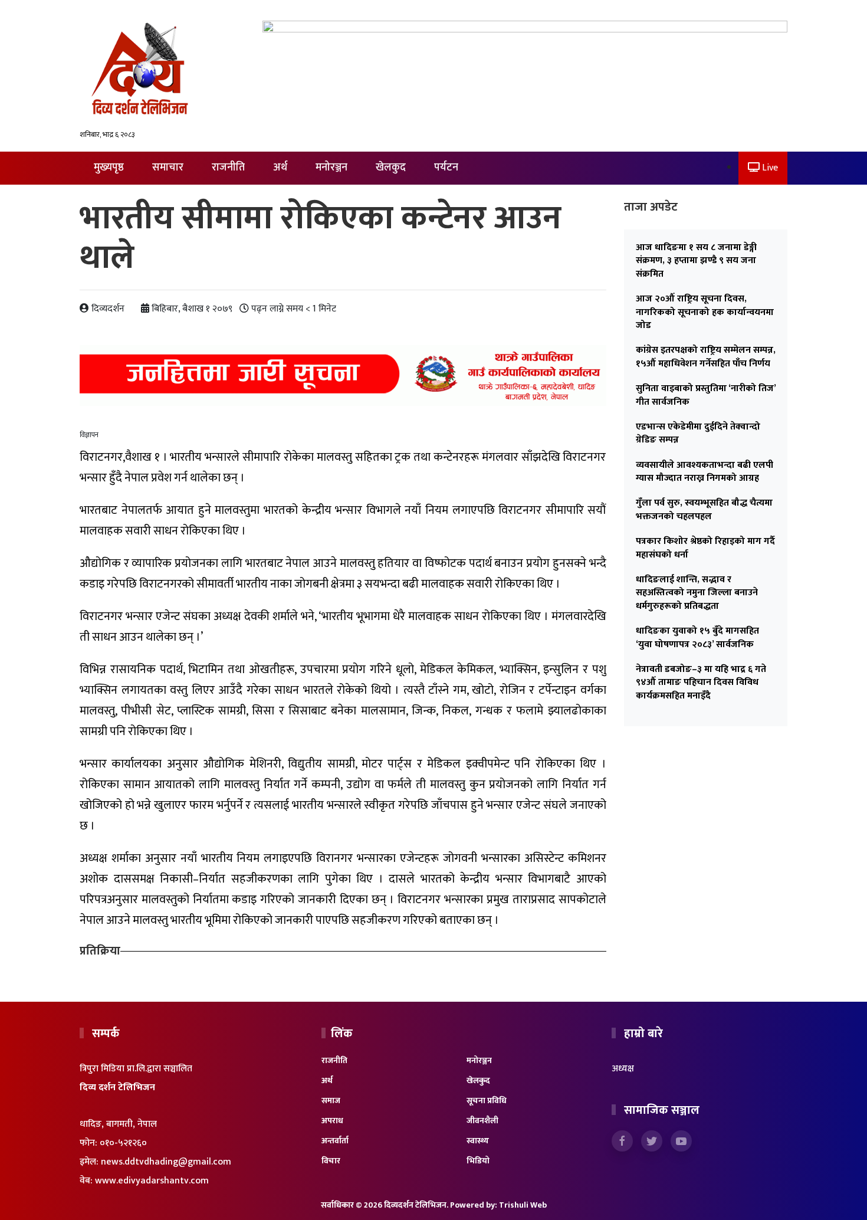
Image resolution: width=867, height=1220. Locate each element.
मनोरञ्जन (331, 167)
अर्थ (280, 167)
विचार (330, 1160)
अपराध (332, 1120)
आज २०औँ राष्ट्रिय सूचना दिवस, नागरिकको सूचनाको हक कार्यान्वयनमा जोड (705, 312)
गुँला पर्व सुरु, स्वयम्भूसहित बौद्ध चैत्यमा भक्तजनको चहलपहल (704, 509)
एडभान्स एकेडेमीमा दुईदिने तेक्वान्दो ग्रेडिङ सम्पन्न (698, 433)
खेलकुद (391, 167)
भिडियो (478, 1160)
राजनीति (228, 167)
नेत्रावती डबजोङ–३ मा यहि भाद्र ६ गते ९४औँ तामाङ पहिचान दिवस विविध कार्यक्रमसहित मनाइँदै (701, 682)
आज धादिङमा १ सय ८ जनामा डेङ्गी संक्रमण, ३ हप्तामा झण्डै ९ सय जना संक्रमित (696, 261)
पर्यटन (446, 167)
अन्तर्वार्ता (335, 1140)
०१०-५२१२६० (123, 1143)
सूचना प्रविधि (487, 1100)
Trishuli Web (523, 1205)
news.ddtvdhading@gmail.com (166, 1162)
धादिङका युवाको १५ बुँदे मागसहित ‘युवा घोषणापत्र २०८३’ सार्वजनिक (697, 637)
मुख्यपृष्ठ (109, 167)
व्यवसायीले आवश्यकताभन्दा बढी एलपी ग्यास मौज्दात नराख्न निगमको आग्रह (704, 471)
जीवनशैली (482, 1120)
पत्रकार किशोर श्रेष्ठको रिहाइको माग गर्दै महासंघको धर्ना (705, 547)
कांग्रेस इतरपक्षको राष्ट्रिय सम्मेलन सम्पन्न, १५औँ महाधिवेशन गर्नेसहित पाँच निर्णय (706, 356)
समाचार (167, 167)
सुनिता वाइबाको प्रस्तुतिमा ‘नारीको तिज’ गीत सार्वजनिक (706, 395)
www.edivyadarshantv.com (152, 1181)
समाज (330, 1100)
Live (769, 168)
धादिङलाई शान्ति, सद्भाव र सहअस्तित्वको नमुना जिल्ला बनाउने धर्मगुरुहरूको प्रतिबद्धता (697, 593)
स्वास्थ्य (478, 1140)
